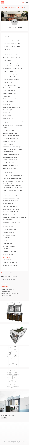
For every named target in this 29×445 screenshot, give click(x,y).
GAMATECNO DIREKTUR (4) (10, 246)
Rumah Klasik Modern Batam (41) (11, 43)
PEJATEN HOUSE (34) (8, 226)
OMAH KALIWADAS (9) (9, 235)
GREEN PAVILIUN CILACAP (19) (11, 198)
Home (2, 7)
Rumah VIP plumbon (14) (9, 71)
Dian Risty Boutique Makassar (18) (11, 46)
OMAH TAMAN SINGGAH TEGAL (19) (12, 154)
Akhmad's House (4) (8, 203)
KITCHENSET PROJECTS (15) (10, 138)
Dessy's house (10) (8, 118)
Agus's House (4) (7, 115)
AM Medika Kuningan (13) (9, 99)
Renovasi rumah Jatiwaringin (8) (11, 65)
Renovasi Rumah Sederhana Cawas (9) (12, 68)
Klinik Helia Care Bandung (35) (10, 54)
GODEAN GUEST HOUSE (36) (10, 130)
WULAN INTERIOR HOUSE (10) (11, 168)
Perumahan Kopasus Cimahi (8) (11, 63)
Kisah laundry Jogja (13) (9, 76)
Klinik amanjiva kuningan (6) (10, 74)
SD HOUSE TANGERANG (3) (10, 262)
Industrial (4, 417)
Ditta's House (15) (7, 110)
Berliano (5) (6, 240)
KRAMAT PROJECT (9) (9, 144)
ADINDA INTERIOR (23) (9, 214)
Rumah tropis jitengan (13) (9, 85)
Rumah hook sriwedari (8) (9, 82)
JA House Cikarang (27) (9, 101)
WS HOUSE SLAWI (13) (9, 260)
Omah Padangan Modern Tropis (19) (12, 107)
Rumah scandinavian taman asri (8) (11, 87)
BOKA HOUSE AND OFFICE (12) (11, 209)
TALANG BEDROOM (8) (9, 141)
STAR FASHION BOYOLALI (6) (10, 200)
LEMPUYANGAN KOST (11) (10, 133)
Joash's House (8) (7, 112)
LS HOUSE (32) (6, 52)
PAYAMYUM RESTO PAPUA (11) (11, 195)
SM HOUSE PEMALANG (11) (10, 265)
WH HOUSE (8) (7, 237)
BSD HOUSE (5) (7, 257)
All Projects (6, 36)
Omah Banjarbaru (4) (8, 243)
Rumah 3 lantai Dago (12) (9, 90)
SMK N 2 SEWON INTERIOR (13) (11, 136)
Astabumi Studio (19, 7)
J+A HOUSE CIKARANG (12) (10, 157)
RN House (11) (6, 96)
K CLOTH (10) (6, 249)
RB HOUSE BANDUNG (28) (9, 229)
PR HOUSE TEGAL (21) (8, 254)
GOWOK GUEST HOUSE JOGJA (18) (12, 147)
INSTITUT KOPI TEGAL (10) (10, 160)
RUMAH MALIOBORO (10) (9, 251)
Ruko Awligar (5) (7, 60)
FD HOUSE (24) (7, 49)
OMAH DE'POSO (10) (8, 232)
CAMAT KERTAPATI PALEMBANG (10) (12, 206)
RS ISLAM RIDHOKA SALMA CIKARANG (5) (13, 175)
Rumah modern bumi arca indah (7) (11, 79)
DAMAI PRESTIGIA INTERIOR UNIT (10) (13, 178)
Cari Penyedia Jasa (9, 7)
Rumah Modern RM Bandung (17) (11, 57)
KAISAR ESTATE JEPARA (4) (10, 162)
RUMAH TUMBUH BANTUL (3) (10, 165)
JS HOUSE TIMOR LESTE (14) (10, 212)
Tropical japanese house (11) (10, 93)
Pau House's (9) (7, 104)
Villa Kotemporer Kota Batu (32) (11, 41)
